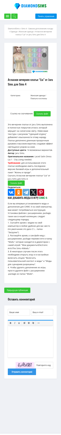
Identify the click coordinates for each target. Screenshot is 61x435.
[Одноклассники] (18, 192)
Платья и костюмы (38, 98)
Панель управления (46, 16)
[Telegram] (26, 192)
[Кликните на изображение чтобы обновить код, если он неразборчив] (25, 365)
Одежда (13, 31)
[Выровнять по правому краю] (33, 323)
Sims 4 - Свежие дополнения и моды (37, 28)
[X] (33, 192)
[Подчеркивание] (19, 323)
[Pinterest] (40, 192)
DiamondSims (14, 28)
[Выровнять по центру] (29, 323)
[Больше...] (38, 323)
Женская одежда (26, 31)
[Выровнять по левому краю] (24, 323)
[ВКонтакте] (11, 192)
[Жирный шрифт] (10, 323)
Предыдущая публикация (17, 290)
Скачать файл (42, 113)
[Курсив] (15, 323)
